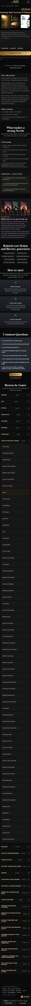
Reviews (4, 988)
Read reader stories (15, 67)
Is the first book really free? (11, 347)
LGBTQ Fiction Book (9, 259)
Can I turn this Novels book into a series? (15, 355)
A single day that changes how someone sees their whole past (14, 189)
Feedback (19, 992)
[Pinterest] (11, 995)
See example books (15, 378)
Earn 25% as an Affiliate (8, 990)
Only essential (23, 1003)
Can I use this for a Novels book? (12, 340)
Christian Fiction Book (9, 262)
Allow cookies (8, 1003)
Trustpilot (22, 65)
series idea (20, 48)
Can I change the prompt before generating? (16, 359)
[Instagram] (3, 995)
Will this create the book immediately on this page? (15, 363)
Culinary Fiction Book (9, 253)
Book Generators (9, 5)
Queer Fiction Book (22, 259)
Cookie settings (11, 992)
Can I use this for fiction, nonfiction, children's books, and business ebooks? (13, 367)
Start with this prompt (15, 374)
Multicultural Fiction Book (22, 256)
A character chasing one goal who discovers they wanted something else (15, 184)
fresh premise (5, 48)
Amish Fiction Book (22, 262)
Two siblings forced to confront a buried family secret (14, 178)
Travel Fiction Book (22, 253)
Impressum (18, 990)
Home (2, 5)
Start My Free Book (15, 53)
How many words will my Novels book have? (16, 344)
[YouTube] (13, 995)
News (9, 988)
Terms (24, 990)
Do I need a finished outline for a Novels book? (14, 351)
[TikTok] (16, 995)
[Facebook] (6, 995)
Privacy (4, 992)
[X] (8, 995)
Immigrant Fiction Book (8, 256)
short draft (12, 48)
